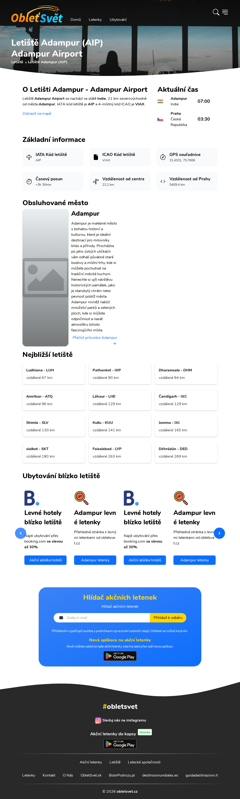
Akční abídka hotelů (45, 560)
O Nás (68, 775)
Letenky (95, 19)
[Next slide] (219, 533)
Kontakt (49, 775)
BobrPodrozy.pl (122, 775)
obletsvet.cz (127, 791)
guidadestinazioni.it (202, 775)
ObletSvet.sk (91, 775)
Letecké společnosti (144, 762)
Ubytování (118, 19)
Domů (76, 19)
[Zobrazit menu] (225, 12)
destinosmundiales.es (160, 775)
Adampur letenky (95, 560)
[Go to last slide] (20, 533)
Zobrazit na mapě (36, 113)
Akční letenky (91, 762)
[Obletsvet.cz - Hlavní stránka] (37, 12)
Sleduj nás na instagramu (124, 720)
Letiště (114, 762)
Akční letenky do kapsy (120, 734)
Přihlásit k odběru (168, 617)
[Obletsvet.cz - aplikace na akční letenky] (120, 656)
